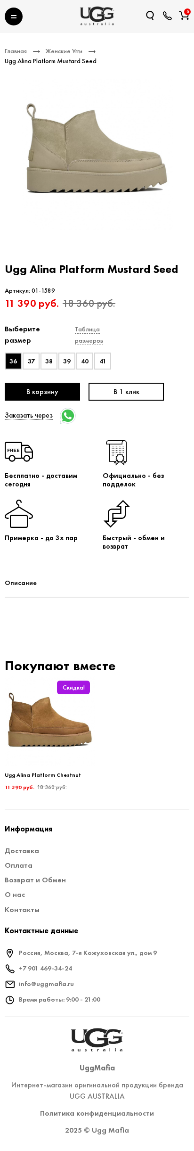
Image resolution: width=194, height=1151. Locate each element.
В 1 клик (126, 391)
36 (13, 361)
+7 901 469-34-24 (45, 968)
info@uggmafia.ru (46, 983)
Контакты (22, 909)
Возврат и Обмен (35, 880)
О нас (15, 894)
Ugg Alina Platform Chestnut (43, 775)
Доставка (22, 850)
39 (67, 361)
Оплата (18, 865)
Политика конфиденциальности (97, 1113)
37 (31, 361)
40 (85, 361)
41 (102, 361)
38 (49, 361)
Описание (21, 582)
